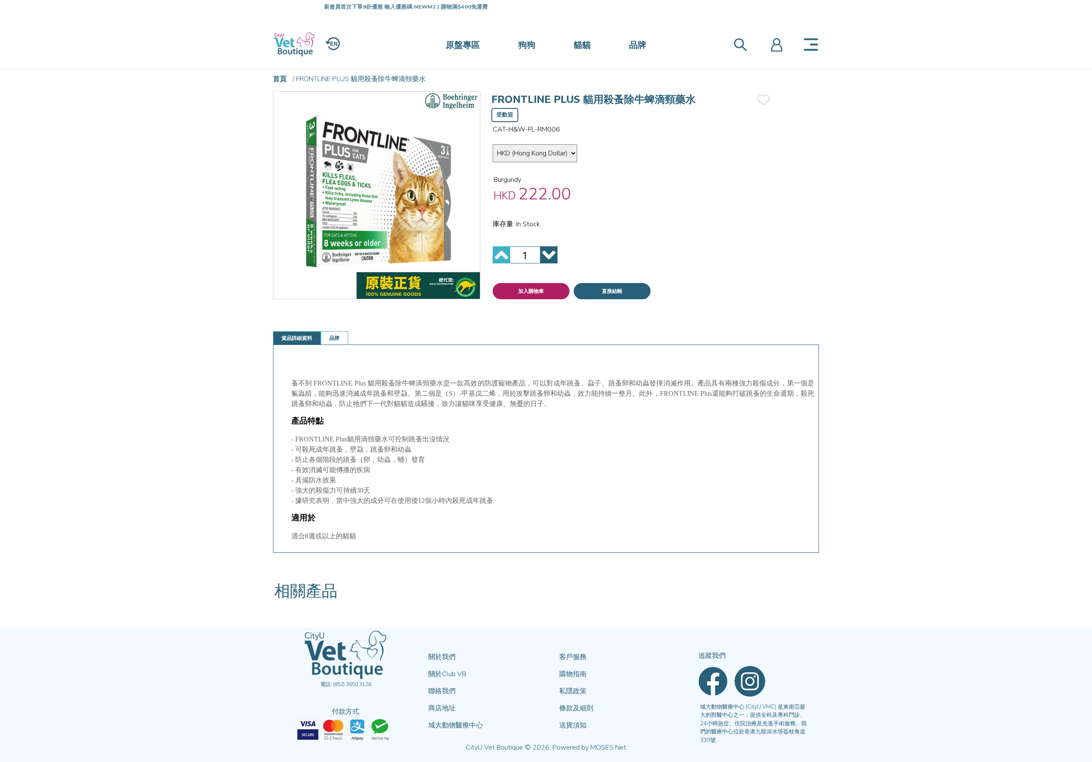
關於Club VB (447, 674)
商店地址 (442, 708)
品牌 (637, 45)
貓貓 (582, 45)
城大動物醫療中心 (455, 725)
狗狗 (526, 45)
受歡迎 (505, 115)
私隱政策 (573, 691)
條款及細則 (576, 708)
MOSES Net (608, 747)
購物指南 (573, 674)
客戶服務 (573, 657)
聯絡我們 (442, 691)
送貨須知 (573, 725)
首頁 (280, 79)
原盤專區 (463, 45)
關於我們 (442, 657)
